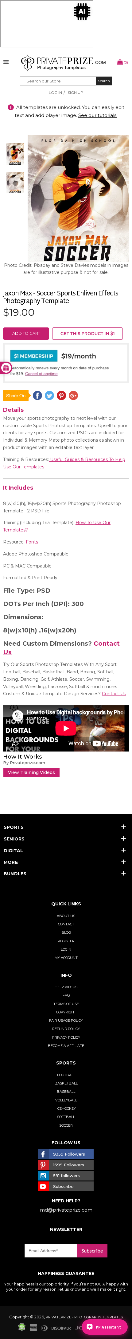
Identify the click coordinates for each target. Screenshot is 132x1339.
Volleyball (66, 1100)
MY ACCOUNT (66, 958)
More (11, 862)
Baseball (66, 1091)
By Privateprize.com (24, 762)
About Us (66, 916)
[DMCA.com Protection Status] (21, 1329)
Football (66, 1075)
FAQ (66, 995)
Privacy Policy (66, 1037)
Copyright (66, 1012)
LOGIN (66, 949)
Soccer (66, 1125)
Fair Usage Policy (66, 1020)
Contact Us (114, 693)
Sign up (75, 92)
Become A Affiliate (66, 1046)
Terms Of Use (66, 1004)
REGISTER (66, 941)
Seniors (14, 839)
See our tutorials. (97, 115)
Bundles (15, 873)
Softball (66, 1117)
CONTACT (66, 924)
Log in (55, 92)
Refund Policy (66, 1029)
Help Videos (66, 987)
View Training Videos (31, 772)
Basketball (66, 1083)
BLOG (66, 932)
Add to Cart (26, 333)
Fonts (32, 542)
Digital (13, 850)
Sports (14, 827)
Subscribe (92, 1250)
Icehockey (66, 1108)
